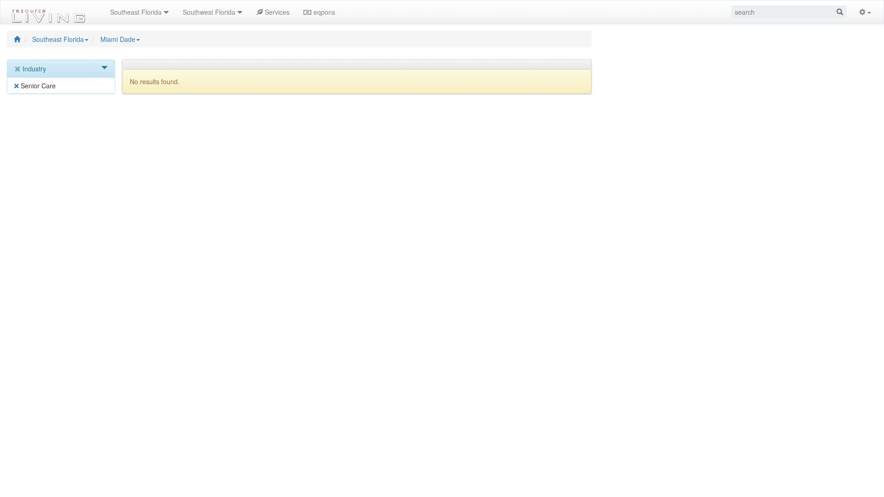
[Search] (840, 12)
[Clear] (18, 69)
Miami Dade (117, 39)
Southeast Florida (58, 39)
